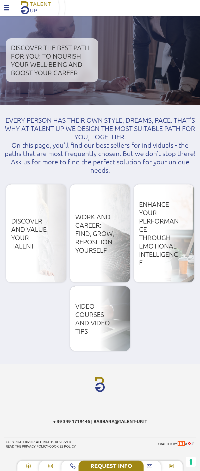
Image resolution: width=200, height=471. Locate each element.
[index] (100, 8)
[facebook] (28, 466)
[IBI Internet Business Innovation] (181, 444)
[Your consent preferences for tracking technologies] (191, 462)
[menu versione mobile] (6, 8)
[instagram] (50, 466)
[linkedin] (171, 466)
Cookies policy (62, 446)
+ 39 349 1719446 (71, 421)
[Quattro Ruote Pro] (191, 444)
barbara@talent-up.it (120, 421)
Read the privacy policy (27, 446)
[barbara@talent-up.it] (149, 466)
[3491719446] (73, 466)
